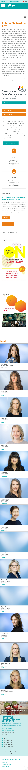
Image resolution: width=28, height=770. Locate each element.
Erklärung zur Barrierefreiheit (10, 752)
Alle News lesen (8, 224)
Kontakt (5, 738)
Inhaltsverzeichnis (6, 766)
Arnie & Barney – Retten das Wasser (10, 710)
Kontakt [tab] (3, 1)
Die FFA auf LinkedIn (8, 746)
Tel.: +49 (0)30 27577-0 (9, 740)
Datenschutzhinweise (6, 764)
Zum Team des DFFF (9, 114)
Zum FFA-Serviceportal (11, 143)
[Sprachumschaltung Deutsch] (23, 1)
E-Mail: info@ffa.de (8, 744)
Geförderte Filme (8, 110)
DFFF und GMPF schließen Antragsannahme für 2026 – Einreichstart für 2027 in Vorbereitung (13, 199)
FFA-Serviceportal (15, 1)
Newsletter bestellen (8, 750)
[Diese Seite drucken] (25, 17)
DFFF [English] (7, 102)
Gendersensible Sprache (9, 754)
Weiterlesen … (6, 218)
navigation (3, 5)
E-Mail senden (4, 369)
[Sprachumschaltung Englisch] (26, 1)
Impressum (4, 762)
